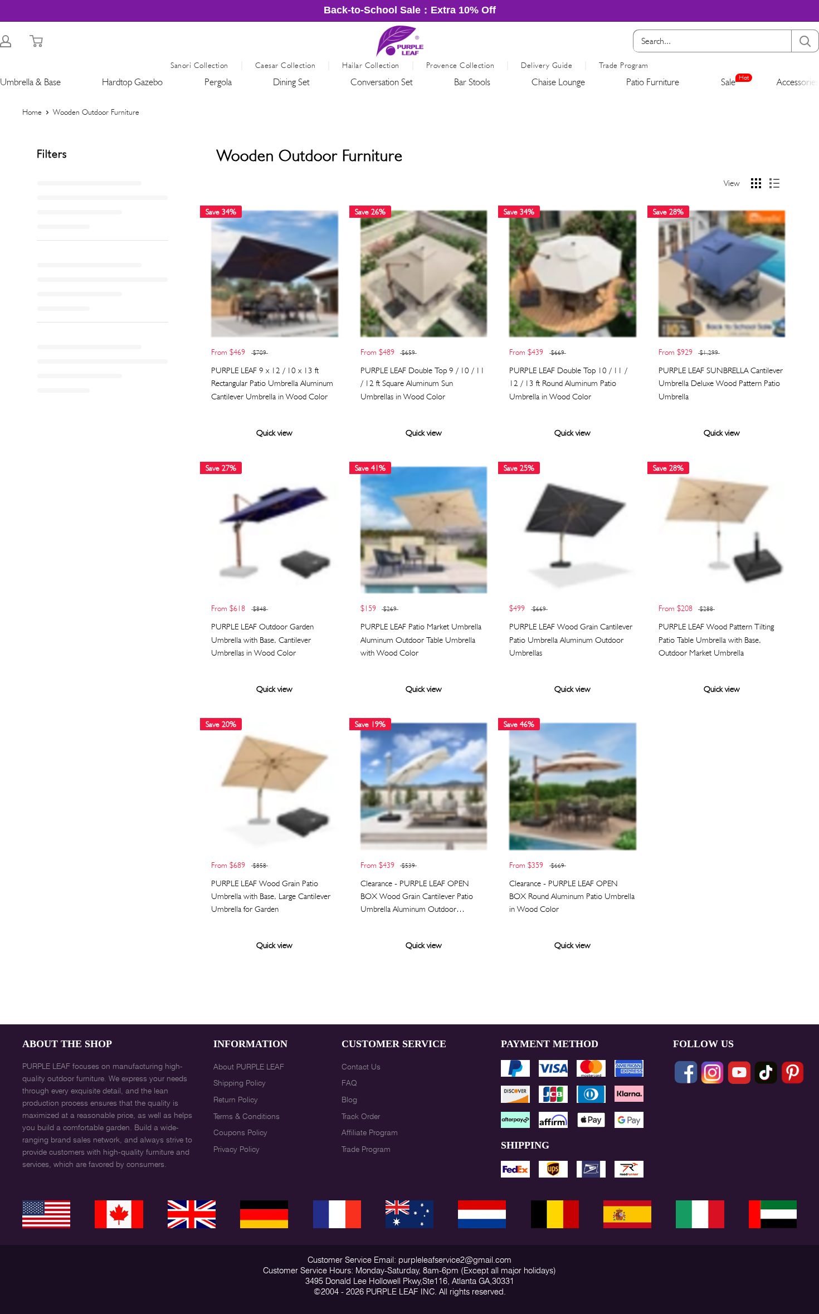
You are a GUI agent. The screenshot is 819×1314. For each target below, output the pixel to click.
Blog (349, 1099)
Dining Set (291, 81)
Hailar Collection (370, 65)
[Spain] (627, 1214)
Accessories (798, 81)
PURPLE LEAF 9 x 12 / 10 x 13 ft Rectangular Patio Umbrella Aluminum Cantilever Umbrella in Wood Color (272, 383)
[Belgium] (555, 1214)
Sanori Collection (199, 65)
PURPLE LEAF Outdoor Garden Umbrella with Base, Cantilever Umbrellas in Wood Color (262, 640)
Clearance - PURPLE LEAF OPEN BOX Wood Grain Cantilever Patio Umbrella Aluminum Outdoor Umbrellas (416, 897)
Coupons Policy (240, 1132)
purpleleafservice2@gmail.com (454, 1260)
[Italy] (700, 1214)
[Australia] (409, 1214)
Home (32, 112)
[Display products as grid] (756, 183)
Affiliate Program (370, 1132)
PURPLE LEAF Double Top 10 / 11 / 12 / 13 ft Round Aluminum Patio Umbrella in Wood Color (568, 383)
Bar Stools (472, 81)
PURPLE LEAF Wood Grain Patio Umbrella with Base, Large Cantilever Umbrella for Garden (270, 896)
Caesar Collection (285, 65)
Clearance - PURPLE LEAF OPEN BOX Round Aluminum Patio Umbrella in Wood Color (572, 896)
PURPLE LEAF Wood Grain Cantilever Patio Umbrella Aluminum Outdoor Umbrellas (570, 640)
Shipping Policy (239, 1082)
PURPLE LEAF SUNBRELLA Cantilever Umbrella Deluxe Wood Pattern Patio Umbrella (721, 383)
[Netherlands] (482, 1214)
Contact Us (361, 1066)
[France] (337, 1214)
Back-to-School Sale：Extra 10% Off (410, 10)
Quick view (274, 433)
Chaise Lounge (558, 81)
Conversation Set (381, 81)
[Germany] (264, 1214)
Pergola (218, 81)
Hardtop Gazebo (132, 81)
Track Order (361, 1116)
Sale (728, 81)
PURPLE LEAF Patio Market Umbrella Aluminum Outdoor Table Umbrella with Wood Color (420, 640)
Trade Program (624, 65)
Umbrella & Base (30, 81)
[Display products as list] (774, 183)
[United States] (46, 1214)
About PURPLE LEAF (248, 1066)
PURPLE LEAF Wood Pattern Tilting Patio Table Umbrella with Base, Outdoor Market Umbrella (716, 640)
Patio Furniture (652, 81)
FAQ (349, 1082)
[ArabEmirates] (773, 1214)
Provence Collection (460, 65)
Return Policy (235, 1099)
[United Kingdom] (192, 1214)
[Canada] (119, 1214)
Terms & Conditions (246, 1116)
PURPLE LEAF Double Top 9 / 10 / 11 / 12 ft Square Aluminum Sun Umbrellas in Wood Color (422, 383)
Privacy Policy (236, 1149)
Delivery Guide (546, 65)
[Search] (805, 41)
